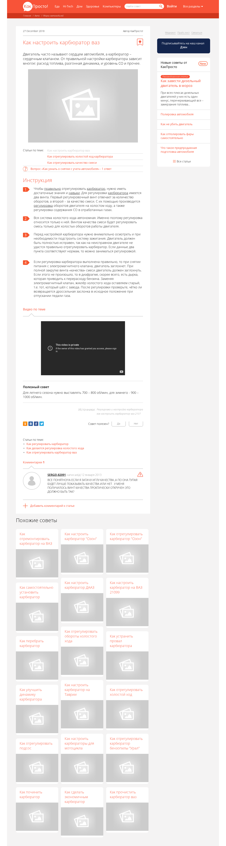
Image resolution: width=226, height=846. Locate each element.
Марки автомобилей (53, 15)
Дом (79, 6)
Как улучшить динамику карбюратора (31, 694)
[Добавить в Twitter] (41, 423)
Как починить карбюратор (31, 794)
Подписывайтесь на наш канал (183, 45)
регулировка (43, 205)
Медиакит (170, 32)
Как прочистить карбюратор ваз (123, 794)
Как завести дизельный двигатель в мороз (181, 83)
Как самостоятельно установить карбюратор (36, 592)
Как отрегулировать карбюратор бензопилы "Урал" (126, 743)
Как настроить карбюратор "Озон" (81, 536)
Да (118, 423)
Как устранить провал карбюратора (121, 641)
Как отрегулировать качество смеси (72, 163)
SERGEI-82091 (56, 475)
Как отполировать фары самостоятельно (177, 136)
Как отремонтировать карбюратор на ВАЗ (36, 539)
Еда (57, 6)
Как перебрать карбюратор (32, 643)
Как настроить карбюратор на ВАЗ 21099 (126, 587)
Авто (37, 15)
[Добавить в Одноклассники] (25, 423)
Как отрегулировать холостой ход (126, 692)
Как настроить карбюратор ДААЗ (79, 585)
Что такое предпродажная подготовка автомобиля (179, 150)
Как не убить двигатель (176, 124)
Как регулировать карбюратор (47, 444)
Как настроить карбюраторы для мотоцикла (79, 743)
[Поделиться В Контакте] (30, 423)
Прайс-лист (183, 32)
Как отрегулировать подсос (36, 745)
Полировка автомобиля (177, 114)
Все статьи (184, 161)
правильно (52, 188)
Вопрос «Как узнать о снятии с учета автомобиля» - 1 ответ (71, 169)
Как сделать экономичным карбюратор (76, 797)
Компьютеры (112, 6)
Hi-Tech (68, 6)
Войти (172, 6)
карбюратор (96, 188)
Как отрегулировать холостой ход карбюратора (80, 156)
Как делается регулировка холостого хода (55, 448)
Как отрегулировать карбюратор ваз (51, 452)
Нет (136, 423)
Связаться (196, 32)
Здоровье (92, 6)
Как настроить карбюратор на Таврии (77, 689)
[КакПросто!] (35, 6)
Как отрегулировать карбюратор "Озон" (126, 536)
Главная (27, 15)
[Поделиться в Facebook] (36, 423)
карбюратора (118, 193)
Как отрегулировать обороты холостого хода (81, 636)
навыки (74, 193)
